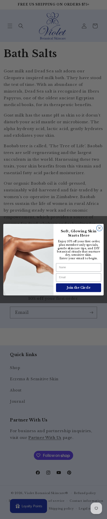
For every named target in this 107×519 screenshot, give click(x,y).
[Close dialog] (100, 228)
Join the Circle (78, 287)
